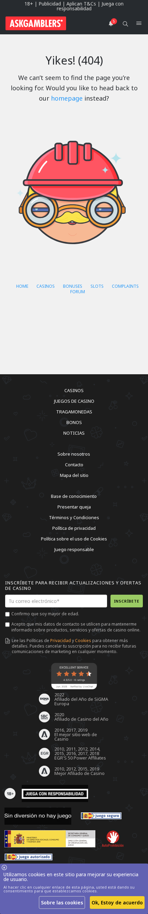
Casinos (45, 286)
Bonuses (72, 286)
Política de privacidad (74, 528)
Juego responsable (74, 549)
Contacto (74, 464)
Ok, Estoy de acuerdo (117, 902)
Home (22, 286)
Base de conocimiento (74, 496)
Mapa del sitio (74, 475)
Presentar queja (74, 507)
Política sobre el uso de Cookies (74, 539)
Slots (97, 286)
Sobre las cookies (62, 902)
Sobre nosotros (73, 454)
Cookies (83, 640)
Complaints (125, 286)
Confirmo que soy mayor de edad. (45, 614)
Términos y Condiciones (74, 517)
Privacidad (60, 640)
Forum (77, 292)
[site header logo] (36, 23)
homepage (67, 98)
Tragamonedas (74, 412)
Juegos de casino (74, 401)
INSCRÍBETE (126, 601)
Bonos (74, 422)
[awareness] (101, 816)
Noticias (74, 433)
